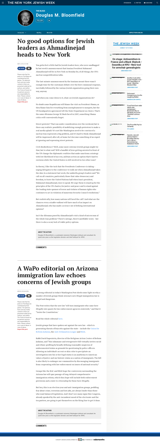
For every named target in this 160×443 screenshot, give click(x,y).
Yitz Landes (130, 129)
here (60, 318)
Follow (40, 21)
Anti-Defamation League (65, 331)
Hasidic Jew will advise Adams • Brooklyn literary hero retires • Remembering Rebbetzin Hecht (133, 139)
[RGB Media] (81, 439)
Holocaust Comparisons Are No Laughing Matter (134, 95)
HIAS (83, 331)
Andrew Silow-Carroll (134, 99)
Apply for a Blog (136, 32)
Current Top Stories (126, 48)
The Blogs (40, 11)
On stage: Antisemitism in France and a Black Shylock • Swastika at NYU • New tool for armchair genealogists (126, 63)
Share (22, 68)
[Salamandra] (98, 439)
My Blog (39, 32)
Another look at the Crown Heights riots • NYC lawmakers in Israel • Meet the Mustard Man (134, 81)
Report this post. (22, 102)
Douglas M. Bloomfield (60, 15)
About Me (49, 32)
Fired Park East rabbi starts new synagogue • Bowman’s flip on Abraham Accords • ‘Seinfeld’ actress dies (134, 111)
